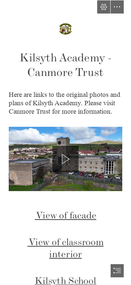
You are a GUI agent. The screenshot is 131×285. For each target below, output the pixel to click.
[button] (103, 7)
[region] (65, 159)
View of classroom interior (65, 248)
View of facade (65, 215)
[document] (65, 142)
